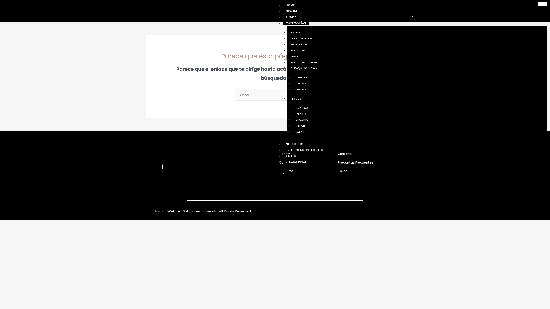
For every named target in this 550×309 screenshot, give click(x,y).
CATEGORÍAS (296, 23)
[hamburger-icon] (542, 4)
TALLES (291, 156)
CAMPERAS (301, 108)
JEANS (294, 56)
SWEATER (300, 131)
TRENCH (300, 125)
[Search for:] (275, 95)
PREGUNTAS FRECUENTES (304, 150)
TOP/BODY (301, 77)
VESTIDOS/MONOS (301, 38)
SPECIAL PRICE (296, 162)
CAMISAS (300, 83)
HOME (290, 5)
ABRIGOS (296, 98)
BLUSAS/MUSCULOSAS (304, 68)
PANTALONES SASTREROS (305, 62)
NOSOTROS (294, 144)
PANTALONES (298, 50)
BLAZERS (295, 32)
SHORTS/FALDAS (300, 44)
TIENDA (291, 17)
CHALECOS (301, 119)
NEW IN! (291, 11)
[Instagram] (162, 166)
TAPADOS (300, 114)
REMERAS (300, 89)
